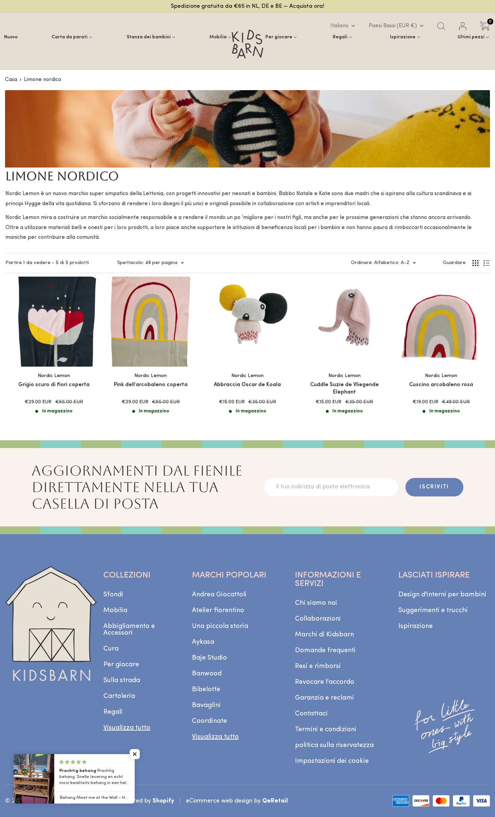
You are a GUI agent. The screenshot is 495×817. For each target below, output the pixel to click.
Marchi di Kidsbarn (324, 634)
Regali (113, 712)
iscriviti (434, 487)
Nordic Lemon (54, 375)
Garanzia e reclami (324, 698)
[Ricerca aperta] (441, 26)
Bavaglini (206, 705)
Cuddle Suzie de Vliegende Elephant (344, 388)
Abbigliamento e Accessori (129, 629)
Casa (11, 79)
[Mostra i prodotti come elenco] (487, 263)
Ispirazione (415, 626)
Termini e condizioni (325, 729)
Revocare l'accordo (324, 682)
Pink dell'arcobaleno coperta (151, 384)
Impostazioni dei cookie (332, 761)
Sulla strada (121, 680)
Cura (111, 648)
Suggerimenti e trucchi (433, 610)
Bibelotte (206, 689)
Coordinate (209, 721)
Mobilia (115, 610)
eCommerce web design (219, 801)
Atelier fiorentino (218, 610)
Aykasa (203, 642)
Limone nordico (42, 79)
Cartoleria (119, 696)
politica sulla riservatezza (334, 745)
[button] (135, 754)
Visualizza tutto (126, 728)
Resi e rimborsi (318, 666)
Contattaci (311, 713)
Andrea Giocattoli (219, 594)
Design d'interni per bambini (442, 594)
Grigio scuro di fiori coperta (54, 384)
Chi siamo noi (316, 603)
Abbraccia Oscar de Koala (247, 384)
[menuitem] (10, 37)
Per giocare (121, 664)
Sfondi (113, 594)
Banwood (207, 673)
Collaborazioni (318, 619)
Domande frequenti (325, 650)
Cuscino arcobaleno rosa (441, 384)
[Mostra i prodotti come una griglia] (475, 263)
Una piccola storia (220, 626)
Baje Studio (209, 658)
